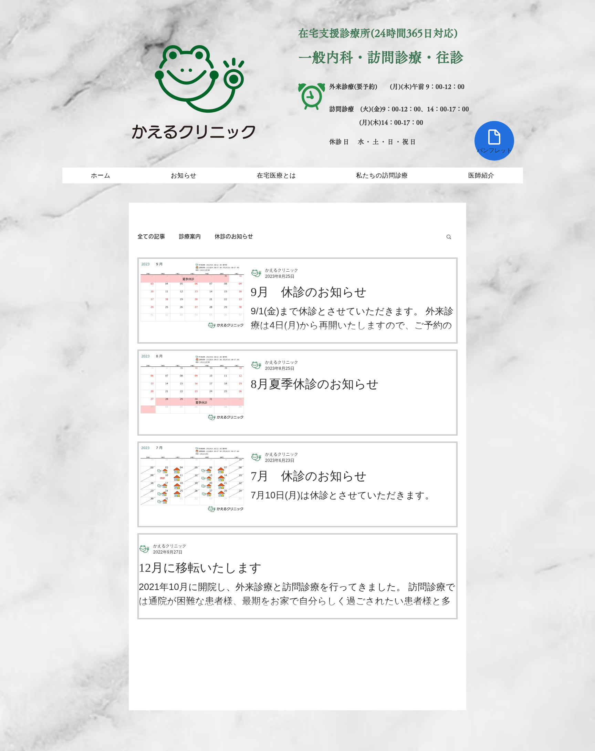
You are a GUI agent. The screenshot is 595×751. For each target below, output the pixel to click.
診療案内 (190, 236)
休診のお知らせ (234, 236)
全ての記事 (151, 236)
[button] (449, 237)
